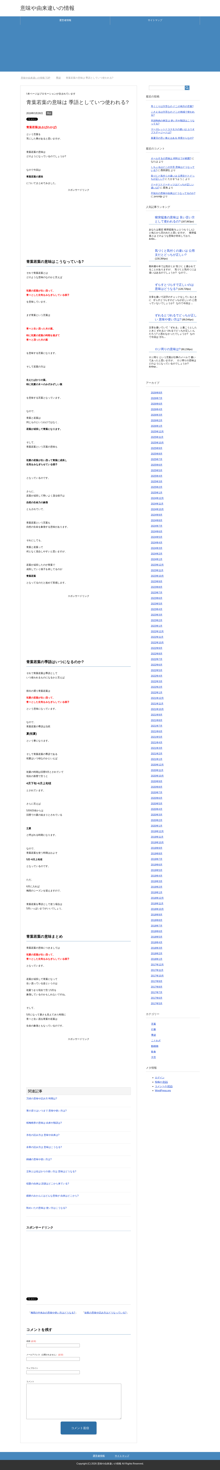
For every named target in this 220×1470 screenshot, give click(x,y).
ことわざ (156, 1040)
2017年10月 (157, 975)
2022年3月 (156, 681)
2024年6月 (156, 531)
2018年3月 (156, 948)
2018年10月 (157, 909)
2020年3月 (156, 814)
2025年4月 (156, 476)
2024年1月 (156, 559)
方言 (153, 1057)
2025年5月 (156, 470)
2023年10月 (157, 576)
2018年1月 (156, 959)
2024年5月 (156, 537)
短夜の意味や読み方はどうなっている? (105, 1312)
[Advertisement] (110, 51)
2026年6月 (156, 404)
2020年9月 (156, 781)
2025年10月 (157, 442)
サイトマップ (155, 20)
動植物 (154, 1046)
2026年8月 (156, 392)
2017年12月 (157, 964)
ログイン (159, 1077)
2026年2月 (156, 420)
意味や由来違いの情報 (47, 8)
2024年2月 (156, 553)
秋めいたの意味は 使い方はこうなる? (46, 1208)
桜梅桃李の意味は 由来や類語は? (44, 1123)
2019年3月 (156, 881)
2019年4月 (156, 875)
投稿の (161, 1082)
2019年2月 (156, 887)
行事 (153, 1029)
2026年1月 (156, 426)
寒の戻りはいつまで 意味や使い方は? (46, 1110)
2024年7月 (156, 526)
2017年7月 (156, 992)
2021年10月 (157, 709)
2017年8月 (156, 987)
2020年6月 (156, 798)
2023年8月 (156, 587)
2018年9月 (156, 914)
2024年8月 (156, 520)
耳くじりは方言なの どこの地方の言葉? (172, 106)
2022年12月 (157, 631)
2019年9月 (156, 848)
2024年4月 (156, 542)
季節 (49, 113)
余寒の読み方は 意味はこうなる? (44, 1147)
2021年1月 (156, 759)
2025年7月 (156, 459)
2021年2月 (156, 753)
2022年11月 (157, 637)
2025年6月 (156, 465)
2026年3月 (156, 415)
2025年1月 (156, 492)
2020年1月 (156, 826)
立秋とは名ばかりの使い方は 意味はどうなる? (51, 1171)
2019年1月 (156, 892)
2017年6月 (156, 998)
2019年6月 (156, 864)
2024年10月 (157, 509)
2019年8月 (156, 853)
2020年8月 (156, 787)
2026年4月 (156, 409)
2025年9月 (156, 448)
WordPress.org (163, 1090)
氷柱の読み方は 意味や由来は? (42, 1135)
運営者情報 (65, 20)
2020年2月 (156, 820)
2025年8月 (156, 453)
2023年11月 (157, 570)
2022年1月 (156, 692)
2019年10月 (157, 842)
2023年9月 (156, 581)
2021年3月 (156, 748)
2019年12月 (157, 831)
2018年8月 (156, 920)
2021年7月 (156, 726)
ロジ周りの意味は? (167, 349)
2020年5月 (156, 803)
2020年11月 (157, 770)
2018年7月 (156, 925)
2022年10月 (157, 642)
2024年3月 (156, 548)
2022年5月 (156, 670)
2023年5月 (156, 603)
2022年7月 (156, 659)
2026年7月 (156, 398)
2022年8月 (156, 653)
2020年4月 (156, 809)
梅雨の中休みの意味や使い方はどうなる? (53, 1312)
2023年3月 (156, 615)
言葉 (153, 1024)
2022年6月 (156, 664)
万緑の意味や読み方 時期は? (41, 1098)
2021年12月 (157, 698)
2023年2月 (156, 620)
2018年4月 (156, 942)
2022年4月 (156, 676)
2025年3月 (156, 481)
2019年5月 (156, 870)
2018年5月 (156, 937)
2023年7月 (156, 592)
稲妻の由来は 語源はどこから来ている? (47, 1183)
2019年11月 (157, 837)
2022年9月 (156, 648)
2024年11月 (157, 503)
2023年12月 (157, 565)
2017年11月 (157, 970)
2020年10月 (157, 776)
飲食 (153, 1051)
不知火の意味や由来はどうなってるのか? (173, 193)
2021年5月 (156, 737)
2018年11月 (157, 903)
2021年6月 (156, 731)
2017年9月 (156, 981)
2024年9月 (156, 515)
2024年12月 (157, 498)
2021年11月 (157, 703)
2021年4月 (156, 742)
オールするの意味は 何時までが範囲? (171, 158)
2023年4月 (156, 609)
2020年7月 (156, 792)
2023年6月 (156, 598)
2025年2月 (156, 487)
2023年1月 (156, 626)
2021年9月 (156, 714)
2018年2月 (156, 953)
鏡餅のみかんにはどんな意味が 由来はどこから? (52, 1195)
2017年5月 (156, 1003)
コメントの (164, 1086)
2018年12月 (157, 898)
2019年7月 (156, 859)
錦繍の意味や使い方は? (39, 1159)
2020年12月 (157, 764)
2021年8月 (156, 720)
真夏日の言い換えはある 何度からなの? (172, 138)
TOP (37, 78)
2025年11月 (157, 437)
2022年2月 (156, 687)
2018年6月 (156, 931)
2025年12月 (157, 431)
